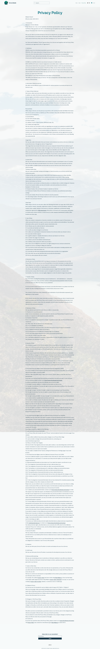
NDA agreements (42, 210)
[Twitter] (87, 2)
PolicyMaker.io (58, 577)
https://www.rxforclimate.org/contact (53, 380)
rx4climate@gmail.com (34, 523)
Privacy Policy (31, 622)
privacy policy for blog (36, 581)
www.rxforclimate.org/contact (67, 620)
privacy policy (41, 577)
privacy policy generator (56, 579)
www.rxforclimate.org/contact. (33, 441)
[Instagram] (89, 2)
